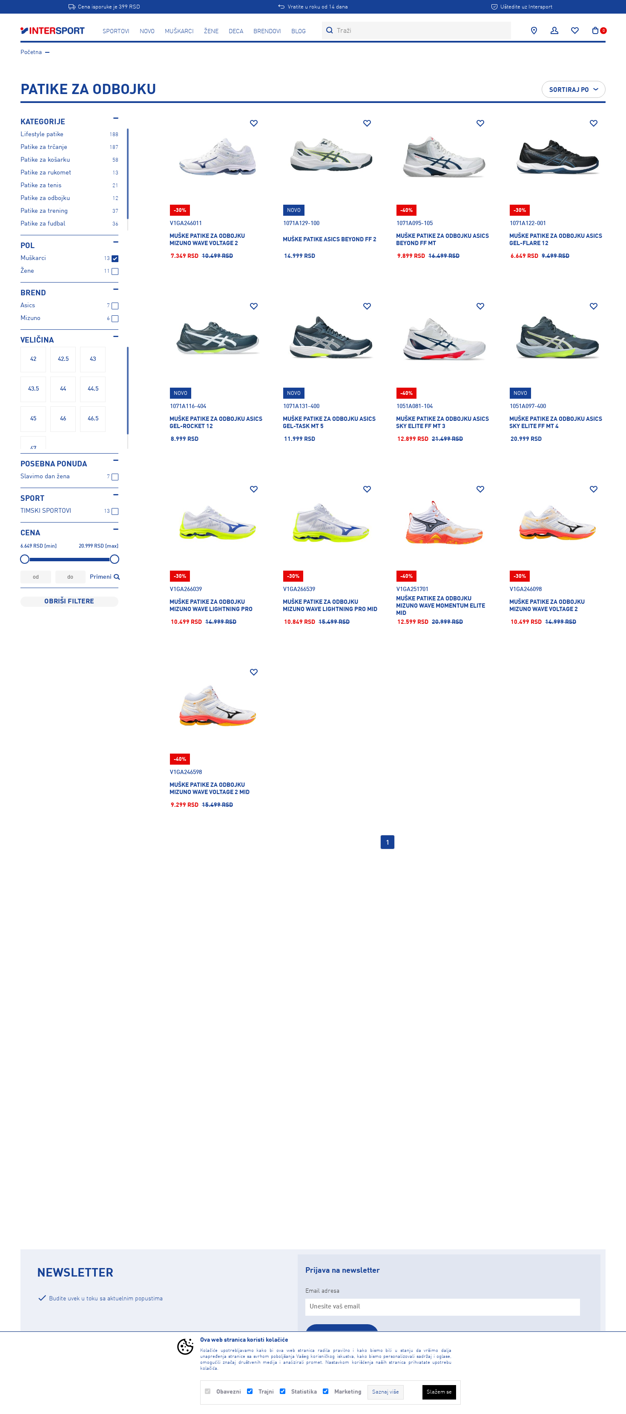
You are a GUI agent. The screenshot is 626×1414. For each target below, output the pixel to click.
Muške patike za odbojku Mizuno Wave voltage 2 (547, 605)
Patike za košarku (45, 160)
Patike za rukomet (45, 173)
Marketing (348, 1392)
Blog (298, 31)
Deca (236, 31)
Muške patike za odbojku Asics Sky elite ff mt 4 (555, 422)
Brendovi (267, 31)
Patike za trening (44, 211)
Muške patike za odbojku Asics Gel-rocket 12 (215, 422)
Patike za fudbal (42, 224)
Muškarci (179, 31)
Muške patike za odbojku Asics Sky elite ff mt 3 (442, 422)
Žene (211, 31)
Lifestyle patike (41, 134)
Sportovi (116, 31)
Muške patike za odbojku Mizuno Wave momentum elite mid (440, 606)
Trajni (266, 1392)
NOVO (147, 31)
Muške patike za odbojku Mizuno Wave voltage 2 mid (209, 788)
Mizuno (30, 318)
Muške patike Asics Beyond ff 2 (329, 240)
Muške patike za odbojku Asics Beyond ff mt (442, 239)
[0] (595, 31)
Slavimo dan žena (45, 477)
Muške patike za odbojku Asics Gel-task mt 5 (329, 422)
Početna (31, 52)
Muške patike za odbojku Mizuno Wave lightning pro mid (330, 605)
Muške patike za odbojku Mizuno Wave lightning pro (211, 605)
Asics (27, 306)
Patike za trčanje (43, 147)
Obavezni (228, 1392)
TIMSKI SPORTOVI (45, 511)
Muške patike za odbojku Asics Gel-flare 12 (555, 239)
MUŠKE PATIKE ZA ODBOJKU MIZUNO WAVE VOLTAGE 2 (207, 239)
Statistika (304, 1392)
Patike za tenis (40, 186)
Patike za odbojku (45, 198)
